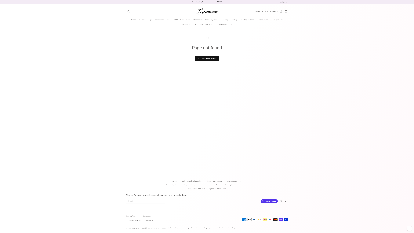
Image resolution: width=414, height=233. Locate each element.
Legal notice (236, 228)
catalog (192, 185)
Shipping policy (209, 228)
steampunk (243, 185)
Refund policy (173, 228)
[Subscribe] (162, 201)
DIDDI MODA (217, 181)
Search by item (172, 185)
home (174, 181)
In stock (182, 181)
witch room (217, 185)
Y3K (224, 189)
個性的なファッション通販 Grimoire (142, 228)
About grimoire (230, 185)
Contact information (223, 228)
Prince (208, 181)
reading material (204, 185)
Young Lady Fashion (232, 181)
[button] (128, 11)
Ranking (184, 185)
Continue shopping (207, 58)
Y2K (189, 189)
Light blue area (215, 189)
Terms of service (196, 228)
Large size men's (200, 189)
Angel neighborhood (195, 181)
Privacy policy (184, 228)
